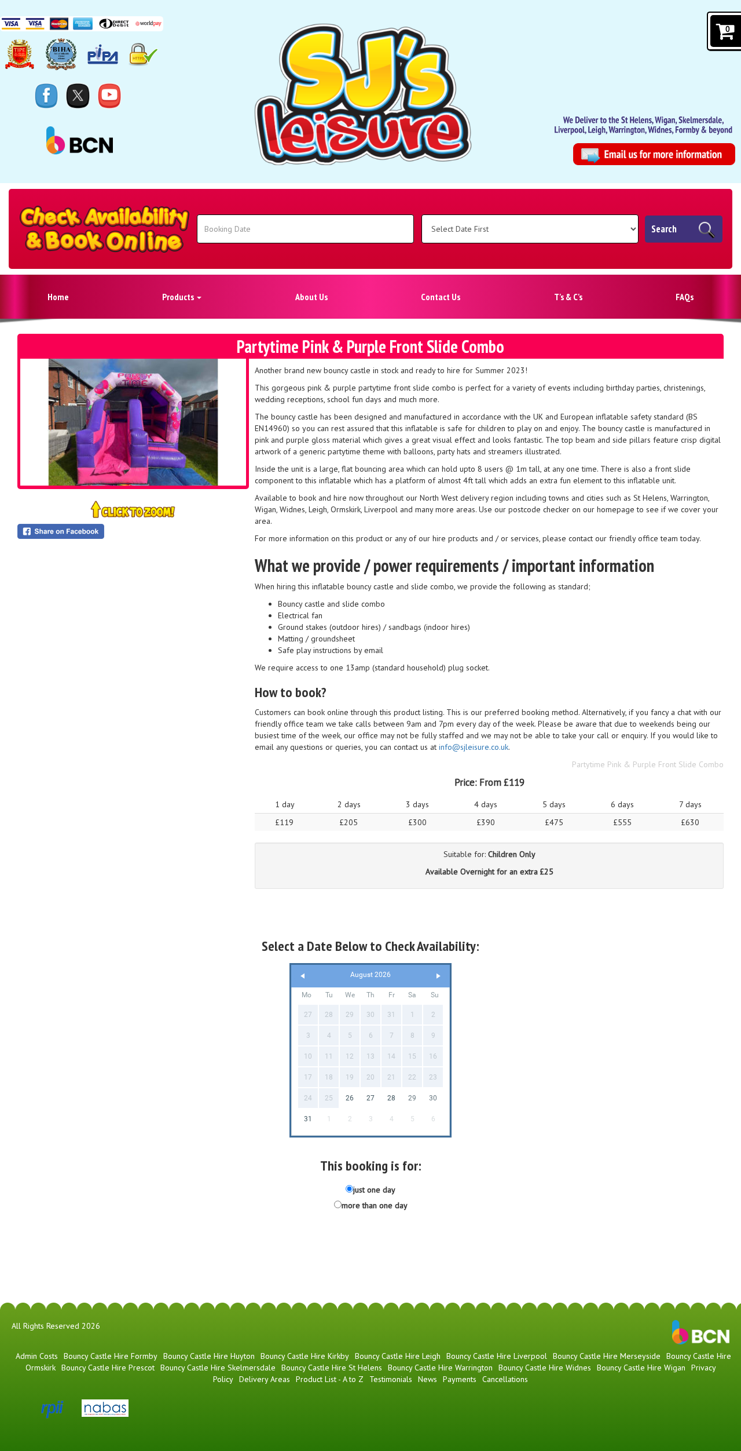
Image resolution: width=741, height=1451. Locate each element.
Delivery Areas (264, 1379)
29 (412, 1098)
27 (370, 1098)
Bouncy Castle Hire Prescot (108, 1367)
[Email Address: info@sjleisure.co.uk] (654, 154)
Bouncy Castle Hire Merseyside (607, 1356)
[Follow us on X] (77, 95)
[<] (302, 976)
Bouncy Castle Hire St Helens (331, 1367)
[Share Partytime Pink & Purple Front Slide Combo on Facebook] (133, 531)
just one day (374, 1189)
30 (433, 1098)
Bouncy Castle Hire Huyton (209, 1356)
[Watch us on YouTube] (109, 95)
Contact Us (440, 296)
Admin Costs (37, 1356)
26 (350, 1098)
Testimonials (390, 1379)
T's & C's (568, 296)
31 (308, 1119)
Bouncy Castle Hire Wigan (641, 1367)
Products (179, 296)
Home (58, 296)
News (427, 1379)
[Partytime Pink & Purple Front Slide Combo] (133, 422)
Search (664, 229)
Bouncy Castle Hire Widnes (544, 1367)
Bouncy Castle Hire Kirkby (305, 1356)
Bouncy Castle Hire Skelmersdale (218, 1367)
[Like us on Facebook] (46, 95)
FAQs (685, 296)
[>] (438, 976)
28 (391, 1098)
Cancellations (505, 1379)
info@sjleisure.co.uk (473, 747)
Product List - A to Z (330, 1379)
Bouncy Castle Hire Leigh (398, 1356)
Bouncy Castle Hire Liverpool (496, 1356)
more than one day (375, 1205)
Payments (459, 1379)
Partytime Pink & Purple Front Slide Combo (648, 764)
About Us (311, 296)
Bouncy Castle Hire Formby (110, 1356)
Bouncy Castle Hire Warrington (440, 1367)
